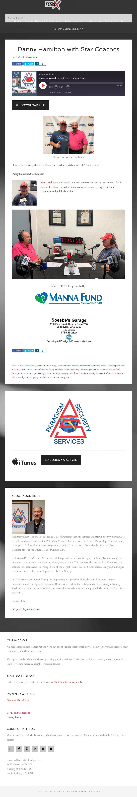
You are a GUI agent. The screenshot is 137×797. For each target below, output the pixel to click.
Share (68, 92)
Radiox (107, 373)
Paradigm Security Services (91, 373)
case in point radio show (37, 369)
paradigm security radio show (65, 373)
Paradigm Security (20, 373)
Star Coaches (48, 182)
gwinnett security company (75, 369)
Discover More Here (18, 700)
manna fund (114, 369)
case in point (114, 365)
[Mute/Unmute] (51, 86)
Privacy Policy (14, 717)
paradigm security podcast (40, 373)
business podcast (71, 365)
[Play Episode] (43, 85)
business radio (86, 365)
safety (14, 377)
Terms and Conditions (18, 712)
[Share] (37, 63)
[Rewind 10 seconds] (56, 87)
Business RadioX (100, 365)
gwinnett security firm (98, 369)
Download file (33, 105)
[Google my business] (27, 749)
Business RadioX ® (68, 5)
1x (62, 87)
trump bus (64, 377)
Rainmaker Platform (87, 791)
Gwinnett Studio (43, 365)
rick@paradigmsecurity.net (26, 609)
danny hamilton (56, 369)
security (21, 377)
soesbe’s (43, 377)
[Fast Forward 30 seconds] (68, 87)
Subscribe (55, 92)
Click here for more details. (68, 682)
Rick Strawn (117, 373)
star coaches (53, 377)
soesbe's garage (32, 377)
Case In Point (29, 365)
